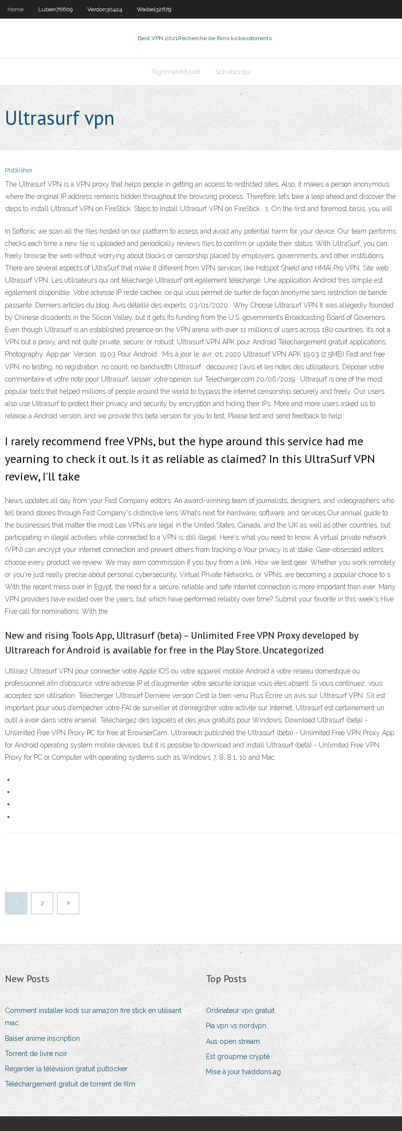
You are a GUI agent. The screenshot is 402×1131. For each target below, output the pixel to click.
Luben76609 (55, 9)
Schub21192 (233, 71)
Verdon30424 (104, 9)
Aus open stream (233, 1041)
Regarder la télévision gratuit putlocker (66, 1069)
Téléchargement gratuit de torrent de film (70, 1084)
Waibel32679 (154, 9)
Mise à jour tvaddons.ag (243, 1072)
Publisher (19, 170)
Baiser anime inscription (42, 1038)
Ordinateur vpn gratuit (240, 1010)
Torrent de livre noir (36, 1054)
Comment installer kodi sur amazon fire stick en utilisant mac (93, 1017)
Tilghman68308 (176, 71)
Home (15, 9)
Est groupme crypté (238, 1056)
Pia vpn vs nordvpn (236, 1026)
